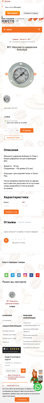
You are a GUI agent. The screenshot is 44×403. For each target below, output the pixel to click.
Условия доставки (9, 334)
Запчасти (23, 39)
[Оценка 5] (24, 239)
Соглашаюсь (22, 399)
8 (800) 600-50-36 (13, 386)
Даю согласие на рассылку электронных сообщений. (16, 377)
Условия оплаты (8, 331)
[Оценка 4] (21, 239)
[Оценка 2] (16, 239)
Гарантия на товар (9, 338)
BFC (29, 39)
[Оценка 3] (18, 239)
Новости (5, 342)
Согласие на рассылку (31, 347)
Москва (7, 1)
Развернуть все (11, 212)
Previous (6, 74)
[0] (29, 21)
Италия (25, 206)
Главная (15, 39)
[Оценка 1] (13, 239)
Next (34, 74)
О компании (6, 320)
